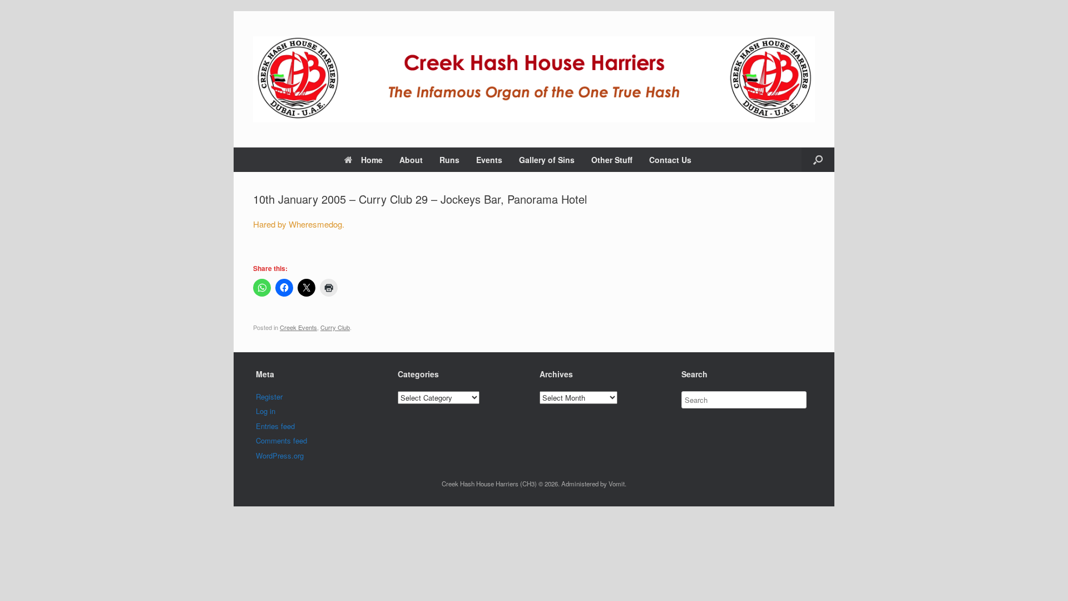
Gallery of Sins (547, 159)
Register (269, 396)
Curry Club (335, 327)
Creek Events (298, 327)
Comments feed (281, 440)
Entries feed (275, 426)
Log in (265, 411)
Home (372, 159)
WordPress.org (280, 455)
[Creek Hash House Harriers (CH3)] (534, 79)
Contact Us (670, 159)
